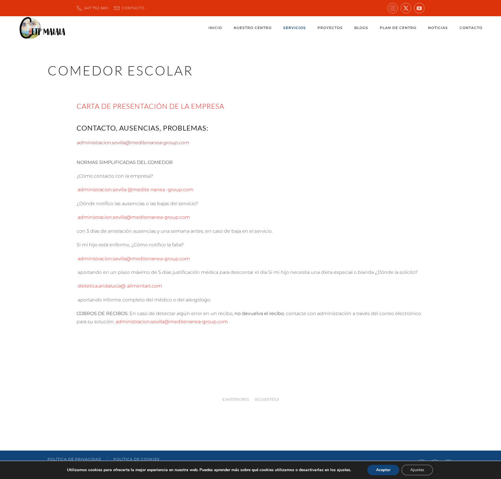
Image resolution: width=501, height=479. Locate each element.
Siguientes (265, 399)
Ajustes (417, 470)
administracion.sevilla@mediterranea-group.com (133, 217)
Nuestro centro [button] (253, 28)
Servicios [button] (294, 28)
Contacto (133, 8)
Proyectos (330, 28)
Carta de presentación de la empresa (150, 106)
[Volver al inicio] (42, 27)
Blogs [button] (361, 28)
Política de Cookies (136, 459)
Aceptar (383, 470)
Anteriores (237, 399)
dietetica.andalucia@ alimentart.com (119, 286)
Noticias (438, 28)
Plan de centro (398, 28)
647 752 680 (95, 8)
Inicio (215, 28)
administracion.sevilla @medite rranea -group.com (135, 189)
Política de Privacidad (74, 459)
